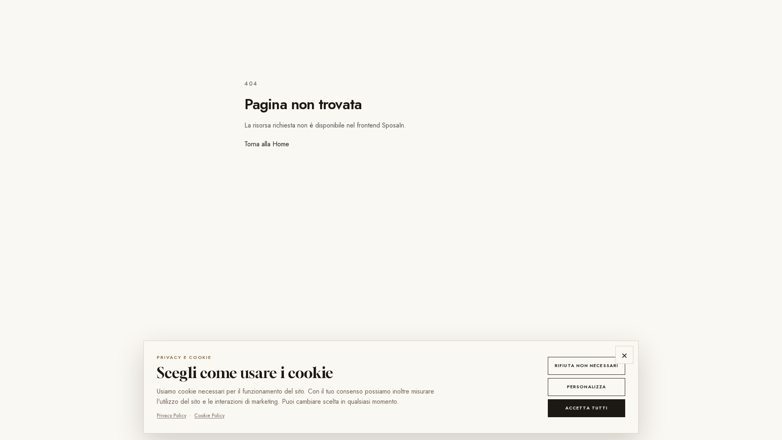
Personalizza (586, 386)
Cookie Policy (209, 415)
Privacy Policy (171, 415)
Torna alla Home (266, 144)
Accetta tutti (586, 408)
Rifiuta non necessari (586, 365)
